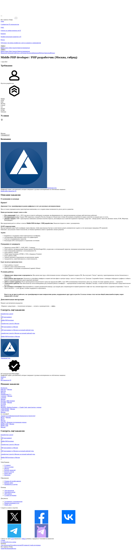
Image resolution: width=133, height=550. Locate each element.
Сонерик (3, 396)
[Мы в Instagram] (95, 523)
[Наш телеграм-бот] (41, 537)
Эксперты (30, 53)
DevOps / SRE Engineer (8, 401)
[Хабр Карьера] (8, 18)
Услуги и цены (8, 467)
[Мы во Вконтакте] (68, 523)
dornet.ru (3, 191)
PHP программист (6, 317)
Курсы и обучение (21, 53)
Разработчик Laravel (7, 314)
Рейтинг (41, 53)
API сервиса (8, 494)
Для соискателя (9, 490)
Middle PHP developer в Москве (10, 336)
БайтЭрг (3, 389)
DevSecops (4, 388)
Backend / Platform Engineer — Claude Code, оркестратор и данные (21, 407)
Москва (9, 389)
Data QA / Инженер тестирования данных (14, 422)
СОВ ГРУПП (5, 409)
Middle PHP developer (7, 320)
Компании (36, 53)
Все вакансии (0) (11, 191)
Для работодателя (9, 492)
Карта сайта (8, 473)
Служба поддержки (10, 495)
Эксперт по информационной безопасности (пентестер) (18, 416)
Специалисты (11, 53)
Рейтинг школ (8, 483)
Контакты (7, 475)
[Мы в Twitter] (14, 523)
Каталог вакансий (9, 470)
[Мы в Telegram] (14, 537)
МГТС (3, 417)
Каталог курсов (9, 471)
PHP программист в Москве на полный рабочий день (17, 330)
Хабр (2, 548)
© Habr (3, 540)
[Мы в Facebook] (41, 523)
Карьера (9, 548)
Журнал (52, 53)
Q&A (5, 548)
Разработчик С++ (6, 394)
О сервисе (7, 465)
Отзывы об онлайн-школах (12, 481)
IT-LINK (3, 402)
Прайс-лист (7, 505)
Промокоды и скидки (11, 484)
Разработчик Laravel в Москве (10, 323)
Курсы (14, 548)
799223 (24, 538)
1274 (12, 538)
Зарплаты (47, 53)
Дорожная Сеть (52, 188)
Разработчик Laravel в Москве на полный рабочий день (18, 333)
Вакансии (4, 53)
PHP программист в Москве (9, 327)
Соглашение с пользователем (13, 501)
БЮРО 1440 (4, 424)
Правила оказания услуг (11, 503)
